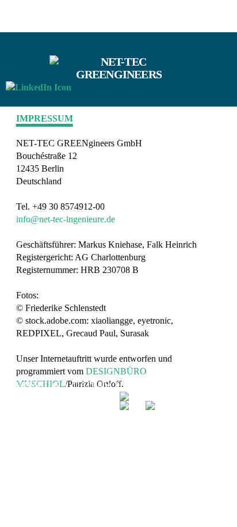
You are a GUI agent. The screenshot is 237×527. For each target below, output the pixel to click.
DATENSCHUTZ (108, 385)
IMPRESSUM (33, 385)
